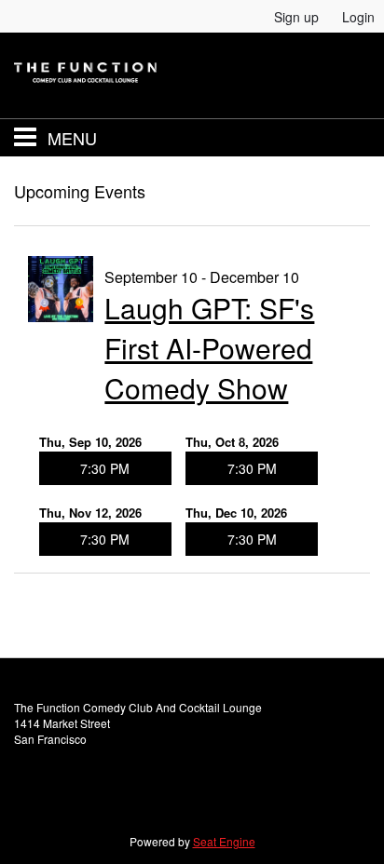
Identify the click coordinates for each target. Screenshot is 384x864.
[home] (192, 75)
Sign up (296, 16)
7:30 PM (105, 468)
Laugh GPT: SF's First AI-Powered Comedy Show (209, 348)
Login (358, 16)
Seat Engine (224, 841)
